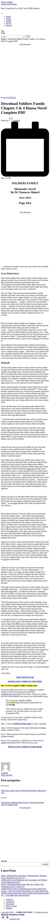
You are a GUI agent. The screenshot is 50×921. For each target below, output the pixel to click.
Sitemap (9, 908)
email (3, 743)
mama (15, 503)
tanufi (11, 591)
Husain (36, 339)
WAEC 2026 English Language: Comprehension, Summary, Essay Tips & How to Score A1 (24, 877)
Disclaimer (10, 904)
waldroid (4, 773)
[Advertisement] (25, 71)
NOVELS (12, 98)
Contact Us (10, 902)
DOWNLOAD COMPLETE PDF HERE (25, 681)
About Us (9, 899)
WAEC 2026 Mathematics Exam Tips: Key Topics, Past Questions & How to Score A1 (22, 885)
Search (4, 861)
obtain (31, 690)
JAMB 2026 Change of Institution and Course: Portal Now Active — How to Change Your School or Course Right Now (24, 890)
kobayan (30, 469)
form (16, 728)
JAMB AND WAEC (9, 4)
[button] (25, 36)
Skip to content (6, 2)
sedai (31, 551)
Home (3, 39)
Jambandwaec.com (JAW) (11, 694)
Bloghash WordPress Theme (12, 914)
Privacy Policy (11, 906)
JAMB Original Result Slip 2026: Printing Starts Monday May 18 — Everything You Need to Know (25, 894)
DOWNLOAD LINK (22, 724)
